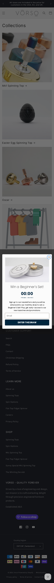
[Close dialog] (49, 257)
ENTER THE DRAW (27, 322)
